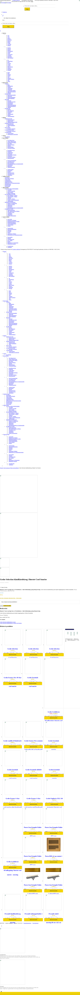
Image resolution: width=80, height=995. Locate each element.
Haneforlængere (12, 376)
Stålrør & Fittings (12, 362)
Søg (32, 1)
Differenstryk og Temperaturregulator (13, 400)
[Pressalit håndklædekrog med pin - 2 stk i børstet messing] (12, 909)
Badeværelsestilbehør (14, 468)
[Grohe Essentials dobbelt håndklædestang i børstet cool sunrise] (33, 765)
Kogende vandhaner (13, 349)
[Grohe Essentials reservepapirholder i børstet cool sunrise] (12, 765)
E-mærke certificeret (16, 249)
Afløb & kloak (6, 405)
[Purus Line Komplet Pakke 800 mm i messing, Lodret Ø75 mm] (32, 823)
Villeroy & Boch (12, 297)
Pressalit (10, 288)
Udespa (4, 353)
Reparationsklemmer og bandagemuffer (16, 381)
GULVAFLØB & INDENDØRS (13, 406)
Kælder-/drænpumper (13, 433)
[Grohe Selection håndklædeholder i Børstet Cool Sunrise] (12, 644)
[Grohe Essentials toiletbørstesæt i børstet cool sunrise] (54, 765)
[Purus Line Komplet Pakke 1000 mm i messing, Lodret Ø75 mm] (32, 852)
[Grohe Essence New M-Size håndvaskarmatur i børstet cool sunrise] (12, 673)
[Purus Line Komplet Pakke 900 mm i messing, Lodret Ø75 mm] (53, 823)
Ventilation (11, 464)
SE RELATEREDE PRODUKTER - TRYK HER (10, 598)
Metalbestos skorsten (13, 461)
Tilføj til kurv (7, 605)
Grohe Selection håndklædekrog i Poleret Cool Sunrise (11, 623)
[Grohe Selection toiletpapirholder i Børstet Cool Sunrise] (33, 644)
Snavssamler (8, 404)
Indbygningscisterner (13, 309)
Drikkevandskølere (12, 343)
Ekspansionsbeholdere (13, 446)
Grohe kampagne (6, 468)
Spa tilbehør (8, 354)
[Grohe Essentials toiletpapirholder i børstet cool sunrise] (32, 673)
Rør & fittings (6, 355)
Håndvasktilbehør (12, 316)
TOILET (8, 302)
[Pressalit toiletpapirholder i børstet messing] (33, 909)
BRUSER (8, 317)
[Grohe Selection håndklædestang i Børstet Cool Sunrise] (54, 644)
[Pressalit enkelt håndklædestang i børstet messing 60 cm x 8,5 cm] (53, 909)
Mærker (4, 251)
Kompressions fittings (13, 360)
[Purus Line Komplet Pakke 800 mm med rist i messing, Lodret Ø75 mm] (32, 880)
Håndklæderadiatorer (13, 324)
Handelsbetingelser (27, 923)
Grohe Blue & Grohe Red (14, 352)
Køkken (4, 335)
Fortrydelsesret (35, 923)
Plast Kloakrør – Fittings (13, 414)
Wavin (10, 299)
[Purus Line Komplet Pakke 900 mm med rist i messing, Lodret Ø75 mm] (53, 880)
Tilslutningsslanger (12, 385)
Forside (1, 468)
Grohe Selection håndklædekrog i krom (8, 622)
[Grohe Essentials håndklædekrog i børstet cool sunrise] (53, 736)
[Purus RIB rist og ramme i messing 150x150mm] (53, 852)
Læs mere (1, 592)
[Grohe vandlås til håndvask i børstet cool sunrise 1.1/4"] (12, 736)
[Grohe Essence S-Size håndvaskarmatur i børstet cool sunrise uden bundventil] (12, 794)
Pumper (10, 443)
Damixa (10, 263)
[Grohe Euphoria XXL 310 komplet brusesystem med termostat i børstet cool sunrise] (54, 794)
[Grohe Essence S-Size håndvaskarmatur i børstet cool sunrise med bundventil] (33, 794)
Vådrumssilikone (12, 334)
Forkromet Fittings (12, 366)
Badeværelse (5, 300)
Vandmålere (11, 392)
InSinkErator (11, 279)
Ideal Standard (11, 276)
